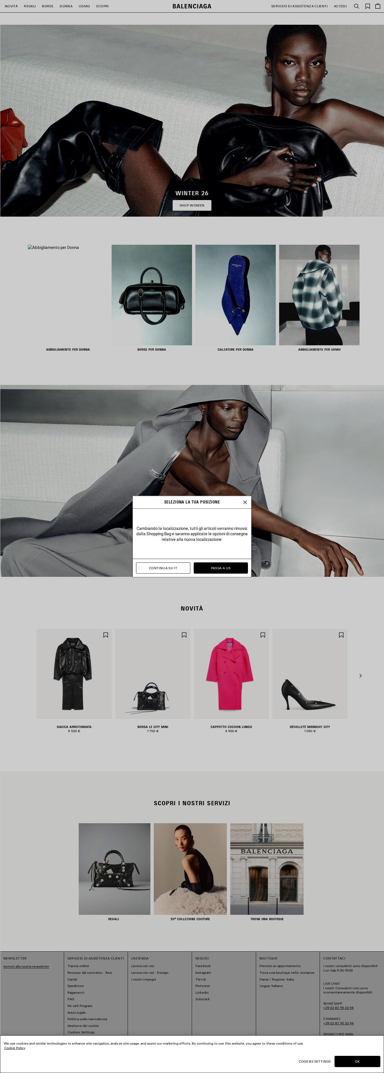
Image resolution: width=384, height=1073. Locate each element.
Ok (357, 1061)
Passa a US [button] (221, 568)
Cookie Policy (14, 1048)
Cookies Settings (315, 1061)
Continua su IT (163, 568)
